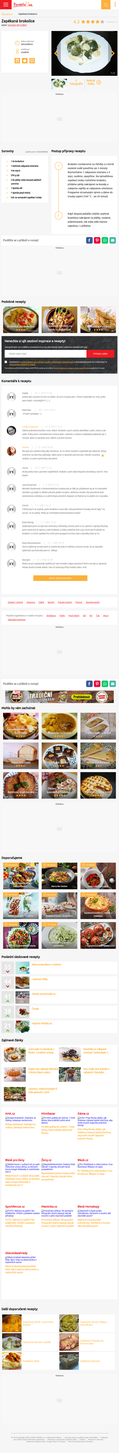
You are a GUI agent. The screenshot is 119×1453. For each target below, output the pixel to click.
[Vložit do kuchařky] (17, 60)
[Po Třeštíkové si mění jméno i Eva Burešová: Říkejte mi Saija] (95, 1165)
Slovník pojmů (92, 602)
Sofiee (25, 447)
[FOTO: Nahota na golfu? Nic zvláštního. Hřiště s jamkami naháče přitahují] (22, 1213)
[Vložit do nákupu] (24, 60)
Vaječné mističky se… (43, 1023)
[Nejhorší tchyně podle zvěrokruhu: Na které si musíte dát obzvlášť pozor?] (95, 1213)
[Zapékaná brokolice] (84, 75)
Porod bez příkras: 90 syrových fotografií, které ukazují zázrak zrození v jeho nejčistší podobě (57, 1222)
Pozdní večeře (65, 602)
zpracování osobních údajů (22, 364)
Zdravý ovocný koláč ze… (45, 993)
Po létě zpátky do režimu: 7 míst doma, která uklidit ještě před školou (58, 1129)
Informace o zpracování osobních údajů (62, 1439)
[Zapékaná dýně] (12, 1360)
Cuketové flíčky (40, 979)
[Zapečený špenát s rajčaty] (12, 1341)
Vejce (105, 615)
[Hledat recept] (105, 4)
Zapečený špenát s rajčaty (37, 1342)
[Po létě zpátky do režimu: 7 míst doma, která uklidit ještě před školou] (59, 1120)
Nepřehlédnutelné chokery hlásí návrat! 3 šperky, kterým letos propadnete (58, 1176)
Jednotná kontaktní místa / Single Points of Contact (45, 1441)
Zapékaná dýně (31, 1361)
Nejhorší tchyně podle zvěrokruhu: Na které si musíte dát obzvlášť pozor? (94, 1222)
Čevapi (35, 1008)
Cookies (82, 1439)
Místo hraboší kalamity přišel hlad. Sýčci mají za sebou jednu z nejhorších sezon (22, 1269)
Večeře (51, 602)
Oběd (41, 602)
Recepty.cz (7, 14)
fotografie (76, 82)
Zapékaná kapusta (90, 1361)
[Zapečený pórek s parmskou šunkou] (12, 1323)
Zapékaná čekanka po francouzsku (92, 1342)
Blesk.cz (83, 1160)
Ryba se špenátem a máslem (46, 964)
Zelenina (30, 602)
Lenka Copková (30, 426)
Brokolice (51, 615)
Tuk (97, 615)
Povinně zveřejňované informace (80, 1441)
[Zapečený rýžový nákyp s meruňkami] (69, 1323)
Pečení (78, 602)
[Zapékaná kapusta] (69, 1360)
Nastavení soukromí (95, 1439)
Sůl (84, 615)
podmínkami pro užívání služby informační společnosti (47, 362)
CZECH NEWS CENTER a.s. (35, 1437)
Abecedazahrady (16, 1253)
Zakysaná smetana (16, 619)
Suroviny (8, 151)
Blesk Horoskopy (88, 1206)
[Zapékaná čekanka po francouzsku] (69, 1341)
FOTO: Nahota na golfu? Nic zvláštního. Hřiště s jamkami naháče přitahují (20, 1222)
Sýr (90, 615)
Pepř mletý (73, 615)
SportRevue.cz (15, 1206)
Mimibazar (48, 1113)
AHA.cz (10, 1113)
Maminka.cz (49, 1206)
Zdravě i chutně (15, 602)
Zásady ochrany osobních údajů (79, 368)
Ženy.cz (46, 1160)
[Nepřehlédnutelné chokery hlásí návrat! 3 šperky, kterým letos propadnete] (59, 1166)
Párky (62, 615)
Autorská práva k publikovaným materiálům (81, 1437)
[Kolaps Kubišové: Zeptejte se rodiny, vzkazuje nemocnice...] (22, 1118)
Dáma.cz (83, 1113)
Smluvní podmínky (60, 368)
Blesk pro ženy (14, 1160)
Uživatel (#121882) (17, 25)
